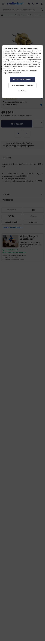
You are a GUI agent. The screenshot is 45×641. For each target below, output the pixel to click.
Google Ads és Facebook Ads (15, 60)
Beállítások (22, 91)
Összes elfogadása (21, 79)
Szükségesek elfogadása (22, 85)
